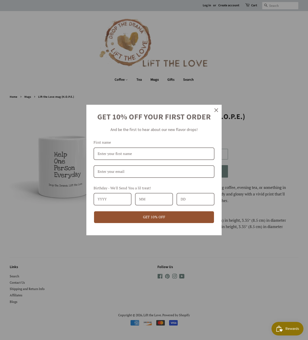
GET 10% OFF (154, 216)
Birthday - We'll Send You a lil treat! (122, 187)
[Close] (216, 110)
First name (102, 142)
